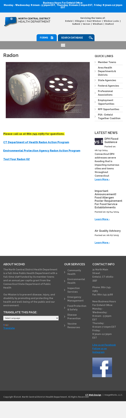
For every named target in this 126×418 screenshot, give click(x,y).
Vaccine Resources (73, 325)
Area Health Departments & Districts (107, 71)
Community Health (74, 272)
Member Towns (107, 62)
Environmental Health (76, 281)
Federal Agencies (108, 85)
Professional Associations (105, 93)
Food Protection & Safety (76, 308)
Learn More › (102, 179)
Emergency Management (75, 299)
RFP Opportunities (108, 109)
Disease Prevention (74, 317)
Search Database (72, 37)
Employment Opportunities (106, 102)
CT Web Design (93, 395)
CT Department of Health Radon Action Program (36, 142)
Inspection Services (73, 290)
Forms (44, 37)
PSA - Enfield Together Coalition (109, 116)
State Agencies (107, 80)
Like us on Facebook (104, 345)
